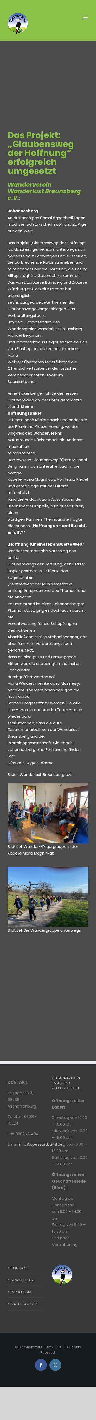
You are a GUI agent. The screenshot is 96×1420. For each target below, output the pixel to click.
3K (59, 1347)
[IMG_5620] (48, 868)
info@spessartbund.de (41, 1144)
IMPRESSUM (21, 1291)
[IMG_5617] (48, 785)
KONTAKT (19, 1267)
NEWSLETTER (22, 1279)
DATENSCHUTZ (24, 1303)
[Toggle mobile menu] (85, 17)
